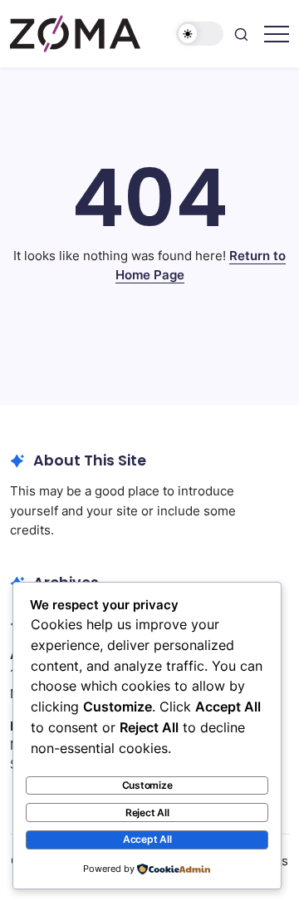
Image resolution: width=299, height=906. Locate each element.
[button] (200, 34)
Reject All (147, 812)
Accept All (147, 839)
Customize (147, 785)
